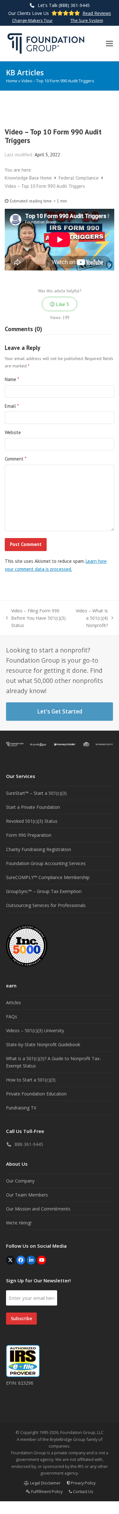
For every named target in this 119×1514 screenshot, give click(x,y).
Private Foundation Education (36, 1094)
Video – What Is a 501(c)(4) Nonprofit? (90, 618)
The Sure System (86, 20)
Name (12, 379)
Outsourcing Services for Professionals (46, 905)
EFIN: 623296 (19, 1383)
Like (62, 304)
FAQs (11, 1016)
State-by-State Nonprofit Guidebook (43, 1044)
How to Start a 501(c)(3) (31, 1080)
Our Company (20, 1181)
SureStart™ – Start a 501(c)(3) (36, 793)
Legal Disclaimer (45, 1483)
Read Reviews (97, 13)
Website (13, 432)
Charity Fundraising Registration (38, 849)
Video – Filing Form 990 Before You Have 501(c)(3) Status (36, 618)
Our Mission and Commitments (38, 1209)
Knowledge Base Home (29, 178)
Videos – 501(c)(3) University (35, 1030)
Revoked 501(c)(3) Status (31, 821)
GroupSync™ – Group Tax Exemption (44, 891)
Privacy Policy (83, 1483)
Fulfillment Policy (46, 1491)
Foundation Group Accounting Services (46, 863)
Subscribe (21, 1318)
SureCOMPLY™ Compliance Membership (47, 877)
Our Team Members (27, 1195)
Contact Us (82, 1491)
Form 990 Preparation (28, 835)
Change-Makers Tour (32, 20)
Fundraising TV (21, 1108)
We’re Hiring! (18, 1223)
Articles (13, 1002)
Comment (15, 459)
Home (11, 81)
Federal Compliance (79, 178)
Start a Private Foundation (33, 807)
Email (12, 406)
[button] (109, 43)
